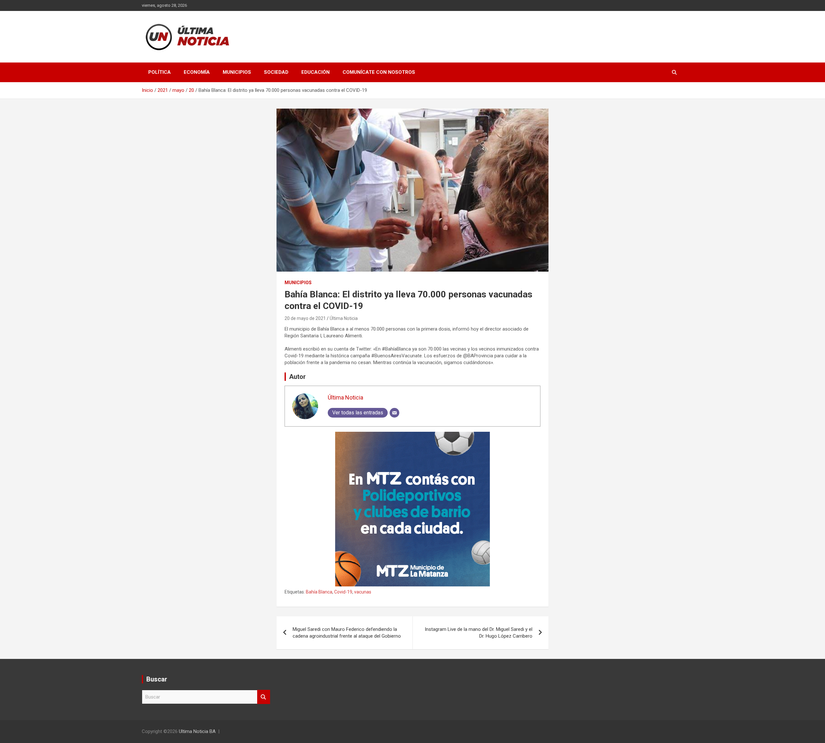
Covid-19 (343, 591)
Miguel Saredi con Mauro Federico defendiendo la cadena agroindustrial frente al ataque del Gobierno (347, 632)
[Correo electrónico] (394, 413)
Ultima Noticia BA (197, 731)
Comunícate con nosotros (379, 72)
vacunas (362, 591)
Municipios (237, 72)
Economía (197, 72)
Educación (315, 72)
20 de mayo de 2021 (305, 318)
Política (159, 72)
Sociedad (276, 72)
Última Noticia (344, 318)
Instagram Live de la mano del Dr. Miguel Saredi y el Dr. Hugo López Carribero (478, 632)
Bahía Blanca (319, 591)
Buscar (263, 697)
